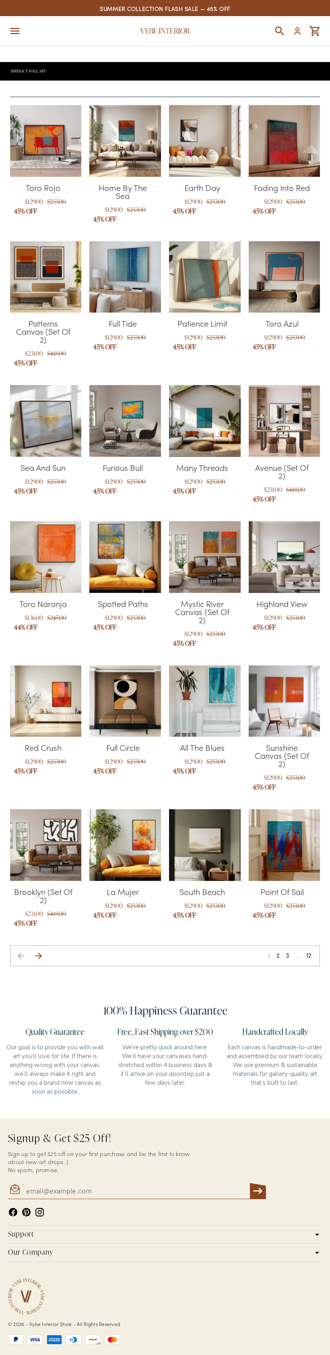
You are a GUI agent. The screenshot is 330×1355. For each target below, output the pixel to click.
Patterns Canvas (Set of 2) (43, 333)
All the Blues (202, 749)
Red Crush (43, 749)
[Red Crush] (46, 701)
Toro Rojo (43, 189)
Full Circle (123, 749)
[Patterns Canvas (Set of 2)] (46, 277)
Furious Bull (123, 469)
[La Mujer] (125, 845)
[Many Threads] (205, 421)
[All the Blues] (205, 701)
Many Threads (202, 469)
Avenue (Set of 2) (282, 473)
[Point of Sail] (284, 845)
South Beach (202, 893)
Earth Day (202, 189)
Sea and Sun (43, 469)
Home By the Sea (123, 193)
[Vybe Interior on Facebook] (13, 1212)
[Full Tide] (125, 277)
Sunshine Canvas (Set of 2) (282, 757)
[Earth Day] (205, 141)
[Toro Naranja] (46, 557)
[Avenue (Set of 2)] (284, 421)
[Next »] (38, 956)
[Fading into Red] (284, 141)
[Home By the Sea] (125, 141)
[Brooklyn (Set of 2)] (46, 845)
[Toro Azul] (284, 277)
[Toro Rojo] (46, 141)
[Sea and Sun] (46, 421)
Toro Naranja (43, 605)
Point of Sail (282, 893)
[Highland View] (284, 557)
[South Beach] (205, 845)
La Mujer (123, 893)
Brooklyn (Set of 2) (43, 897)
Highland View (281, 605)
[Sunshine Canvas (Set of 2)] (284, 701)
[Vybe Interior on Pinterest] (26, 1212)
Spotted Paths (123, 605)
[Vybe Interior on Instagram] (40, 1212)
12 (308, 955)
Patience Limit (202, 325)
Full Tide (123, 325)
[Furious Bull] (125, 421)
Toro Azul (282, 325)
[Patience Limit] (205, 277)
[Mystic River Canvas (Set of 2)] (205, 557)
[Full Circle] (125, 701)
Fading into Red (282, 189)
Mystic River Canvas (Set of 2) (202, 613)
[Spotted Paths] (125, 557)
